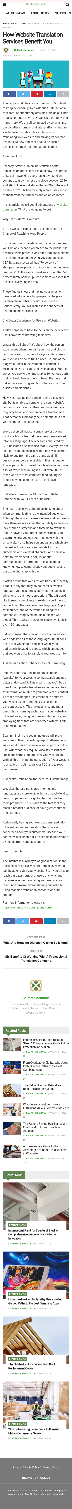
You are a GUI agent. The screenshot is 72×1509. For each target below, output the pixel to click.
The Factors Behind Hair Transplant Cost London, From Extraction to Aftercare (45, 1127)
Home (6, 23)
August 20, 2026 (57, 1074)
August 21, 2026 (57, 1051)
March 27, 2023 (49, 50)
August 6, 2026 (57, 1135)
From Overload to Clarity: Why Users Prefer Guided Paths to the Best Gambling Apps (45, 1066)
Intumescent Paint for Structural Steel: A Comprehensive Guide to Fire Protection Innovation (46, 1043)
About (16, 1467)
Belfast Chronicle (24, 50)
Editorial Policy (31, 1467)
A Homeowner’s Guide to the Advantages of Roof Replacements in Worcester (44, 1149)
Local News (40, 13)
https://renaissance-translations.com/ (27, 907)
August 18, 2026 (57, 1093)
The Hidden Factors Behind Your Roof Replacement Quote (43, 1087)
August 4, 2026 (57, 1158)
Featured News (14, 13)
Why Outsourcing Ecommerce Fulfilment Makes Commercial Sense (46, 1106)
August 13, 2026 (57, 1113)
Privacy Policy (50, 1467)
